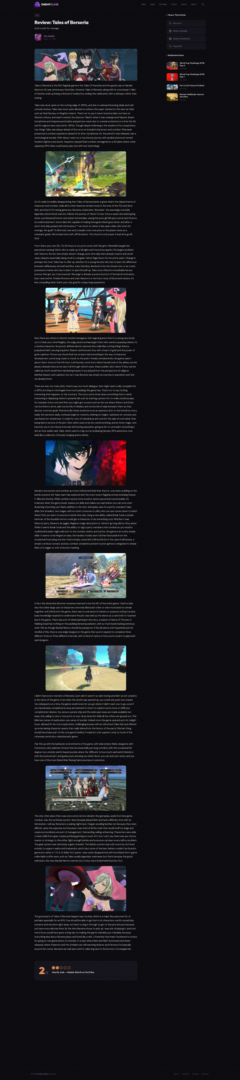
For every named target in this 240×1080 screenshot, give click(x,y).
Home (143, 4)
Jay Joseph (49, 35)
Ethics (195, 1074)
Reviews (163, 4)
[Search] (203, 4)
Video (174, 4)
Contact (186, 1074)
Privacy (205, 1074)
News (152, 4)
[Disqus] (85, 1021)
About (194, 4)
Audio (184, 4)
